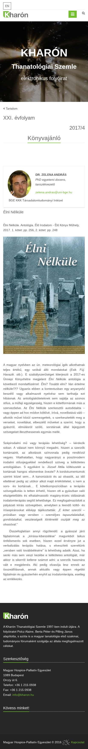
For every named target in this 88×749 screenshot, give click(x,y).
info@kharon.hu (23, 694)
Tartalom (12, 108)
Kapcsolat (77, 742)
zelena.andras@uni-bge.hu (53, 192)
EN (7, 6)
